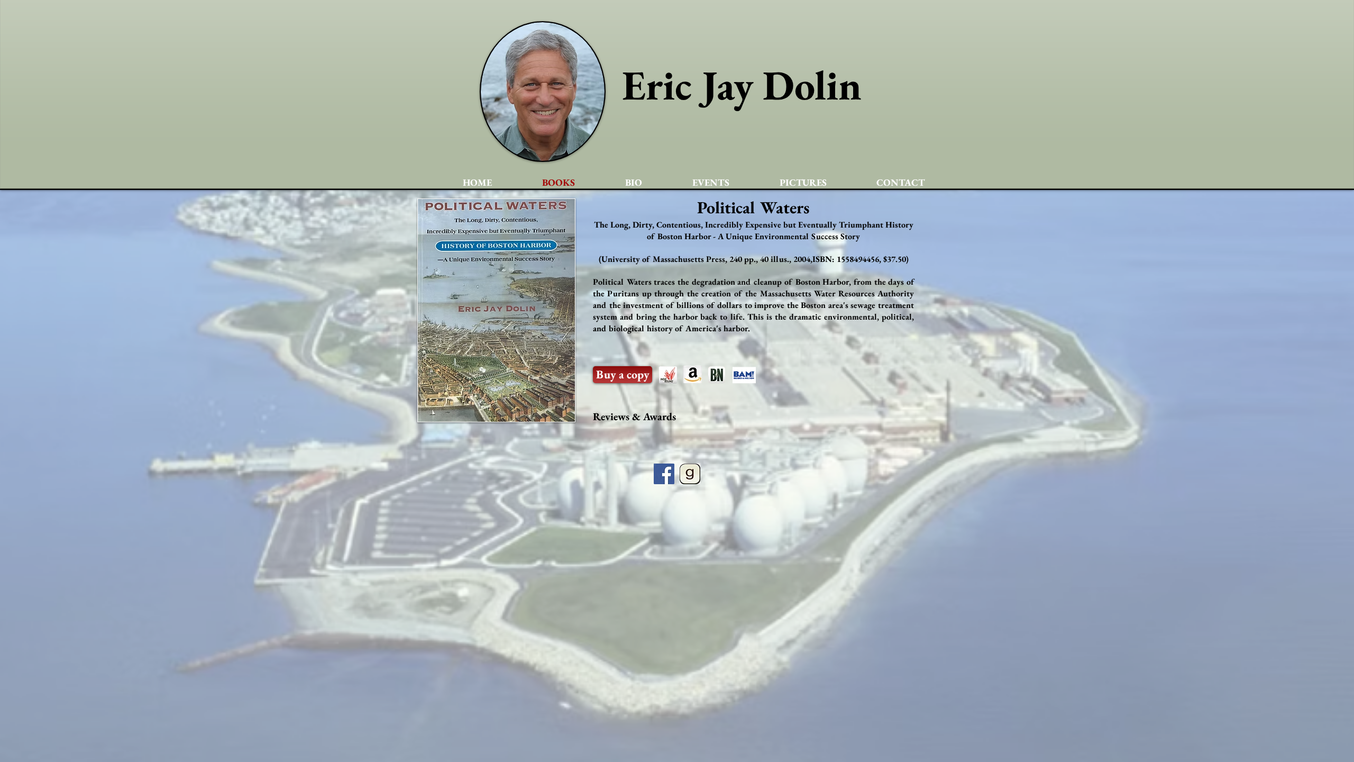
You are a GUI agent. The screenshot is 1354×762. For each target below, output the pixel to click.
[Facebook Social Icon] (664, 474)
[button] (622, 374)
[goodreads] (690, 474)
